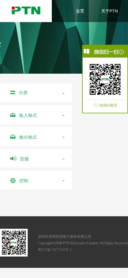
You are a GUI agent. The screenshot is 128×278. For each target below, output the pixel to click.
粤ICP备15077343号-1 (54, 250)
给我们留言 (108, 105)
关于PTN (109, 11)
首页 (80, 11)
